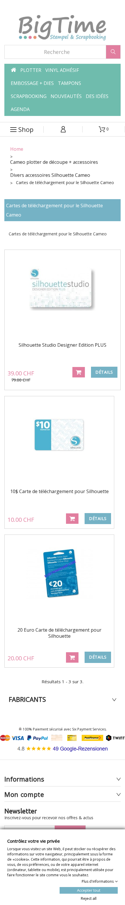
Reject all (89, 898)
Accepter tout (88, 890)
